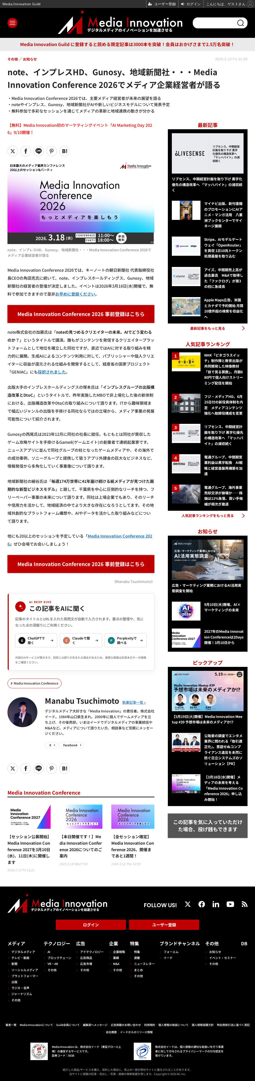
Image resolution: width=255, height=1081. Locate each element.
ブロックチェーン (59, 957)
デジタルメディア (23, 952)
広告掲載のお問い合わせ (126, 1025)
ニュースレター (144, 963)
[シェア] (25, 151)
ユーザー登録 (164, 925)
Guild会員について (68, 1025)
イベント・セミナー (222, 957)
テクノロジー (57, 943)
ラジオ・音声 (20, 988)
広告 (80, 943)
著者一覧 (10, 1025)
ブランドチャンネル (180, 943)
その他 (15, 1000)
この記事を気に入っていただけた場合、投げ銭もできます (208, 825)
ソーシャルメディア (24, 970)
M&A (116, 963)
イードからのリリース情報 (136, 1032)
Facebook (70, 745)
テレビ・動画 (20, 957)
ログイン (91, 925)
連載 (137, 957)
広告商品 (86, 957)
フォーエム (171, 952)
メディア (16, 943)
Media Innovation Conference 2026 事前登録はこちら (81, 314)
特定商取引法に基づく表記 (233, 1025)
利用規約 (149, 1025)
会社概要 (111, 1032)
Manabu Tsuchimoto (82, 700)
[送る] (38, 151)
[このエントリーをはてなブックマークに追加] (64, 151)
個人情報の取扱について (173, 1025)
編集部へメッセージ (95, 1025)
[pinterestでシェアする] (51, 151)
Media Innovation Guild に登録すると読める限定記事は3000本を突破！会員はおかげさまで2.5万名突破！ (127, 44)
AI (49, 952)
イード (168, 957)
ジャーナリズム (21, 994)
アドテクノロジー (92, 952)
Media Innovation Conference (36, 683)
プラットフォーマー (24, 976)
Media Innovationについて (36, 1025)
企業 (113, 943)
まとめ (138, 970)
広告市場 (86, 963)
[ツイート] (12, 151)
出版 (14, 982)
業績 (116, 957)
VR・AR (53, 963)
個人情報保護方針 (203, 1025)
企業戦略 (119, 952)
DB (244, 943)
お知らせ (215, 952)
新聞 (14, 963)
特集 (134, 943)
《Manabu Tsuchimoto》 (133, 581)
